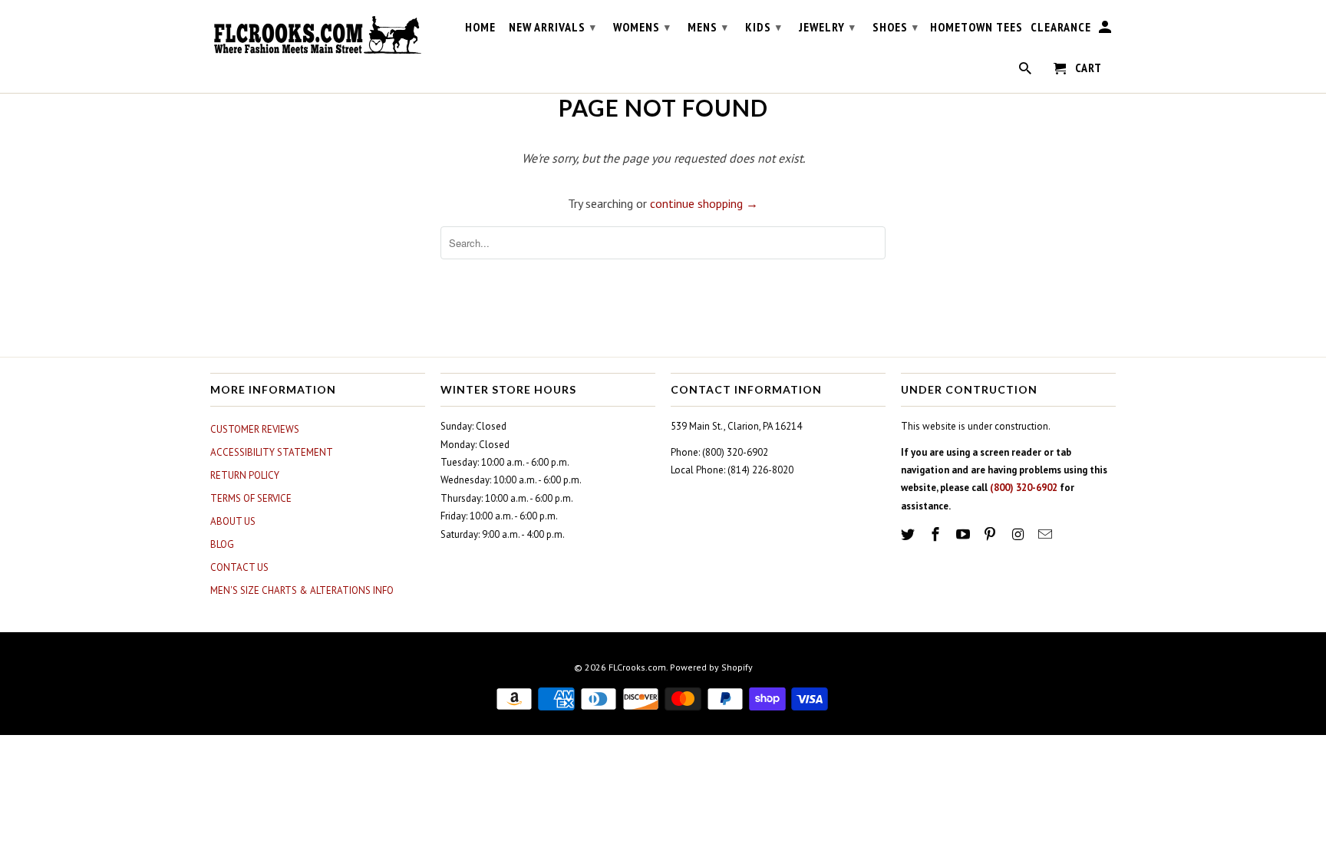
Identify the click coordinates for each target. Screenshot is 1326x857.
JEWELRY (827, 27)
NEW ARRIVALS (552, 27)
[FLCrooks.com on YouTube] (964, 534)
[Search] (1026, 71)
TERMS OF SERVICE (251, 498)
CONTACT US (239, 567)
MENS (708, 27)
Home (480, 27)
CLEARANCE (1061, 27)
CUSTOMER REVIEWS (254, 429)
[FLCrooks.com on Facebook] (937, 534)
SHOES (895, 27)
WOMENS (642, 27)
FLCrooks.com (637, 667)
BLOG (222, 544)
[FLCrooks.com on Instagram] (1019, 534)
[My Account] (1106, 30)
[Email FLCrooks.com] (1046, 534)
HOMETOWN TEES (976, 27)
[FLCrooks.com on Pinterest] (991, 534)
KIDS (763, 27)
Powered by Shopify (711, 667)
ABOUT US (233, 521)
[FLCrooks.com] (317, 35)
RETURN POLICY (244, 475)
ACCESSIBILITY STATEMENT (271, 452)
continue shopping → (704, 203)
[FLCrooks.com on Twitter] (909, 534)
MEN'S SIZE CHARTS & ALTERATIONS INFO (302, 590)
